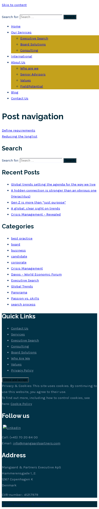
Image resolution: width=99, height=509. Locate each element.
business (18, 250)
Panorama (19, 292)
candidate (19, 256)
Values (25, 80)
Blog (14, 92)
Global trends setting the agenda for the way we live (53, 184)
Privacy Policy (22, 370)
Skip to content (14, 5)
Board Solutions (33, 44)
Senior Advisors (33, 74)
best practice (21, 238)
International (21, 56)
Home (15, 26)
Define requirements (18, 130)
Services (18, 334)
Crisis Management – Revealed (36, 214)
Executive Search (34, 38)
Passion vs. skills (25, 298)
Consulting (29, 50)
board (15, 244)
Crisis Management (27, 268)
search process (23, 304)
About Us (18, 62)
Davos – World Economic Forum (36, 274)
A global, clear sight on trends (35, 208)
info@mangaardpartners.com (36, 443)
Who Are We (20, 358)
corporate (18, 262)
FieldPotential (31, 86)
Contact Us (19, 98)
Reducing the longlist (19, 136)
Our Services (21, 32)
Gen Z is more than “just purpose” (38, 202)
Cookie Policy (21, 404)
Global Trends (22, 286)
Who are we (29, 68)
